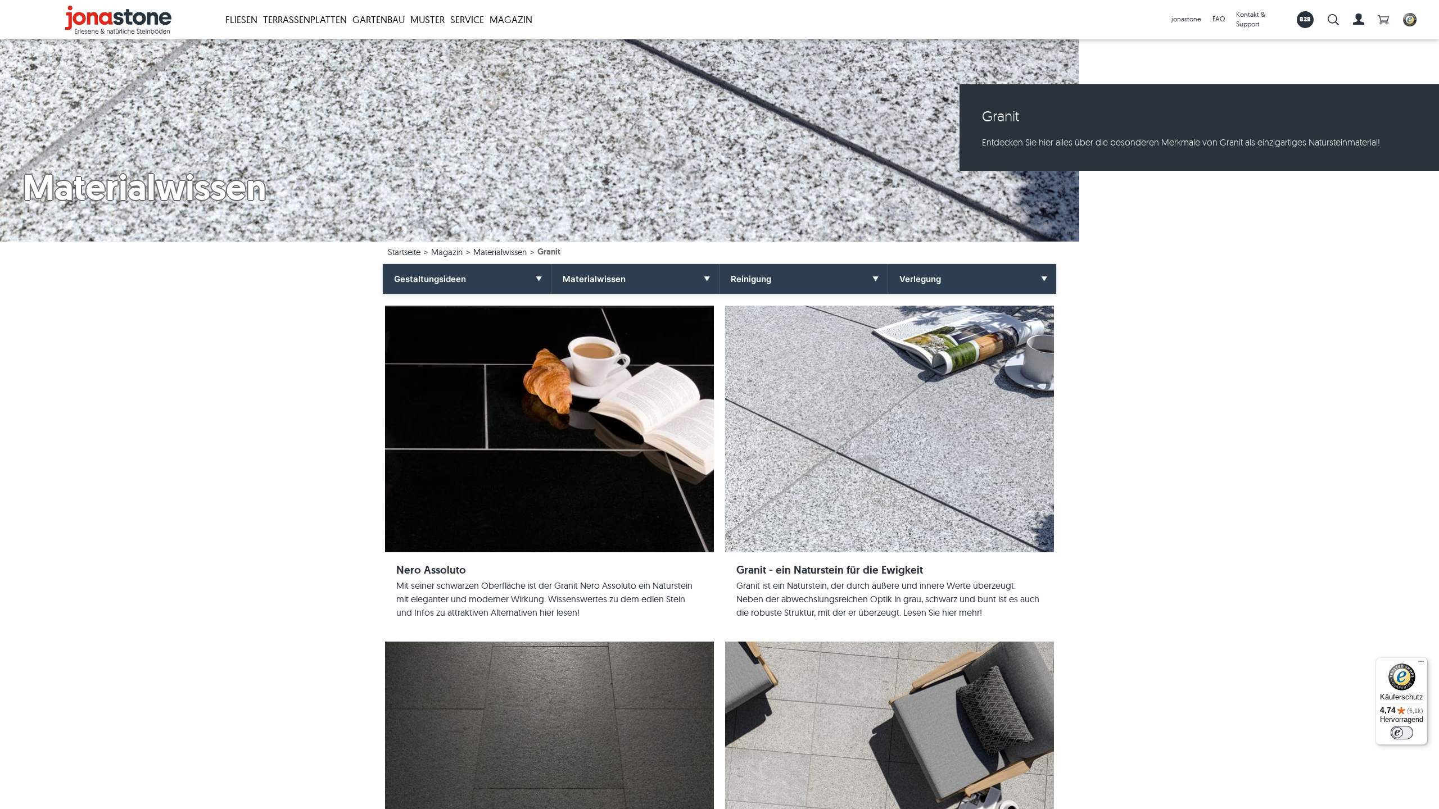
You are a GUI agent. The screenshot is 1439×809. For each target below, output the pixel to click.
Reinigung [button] (751, 279)
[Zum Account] (1358, 19)
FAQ (1218, 19)
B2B (1305, 19)
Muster (427, 19)
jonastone (1186, 19)
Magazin (511, 19)
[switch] (1402, 732)
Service (467, 19)
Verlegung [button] (920, 279)
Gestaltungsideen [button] (430, 279)
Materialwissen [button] (594, 279)
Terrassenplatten (305, 19)
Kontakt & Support (1250, 19)
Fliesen (241, 19)
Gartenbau (378, 19)
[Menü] (1421, 664)
